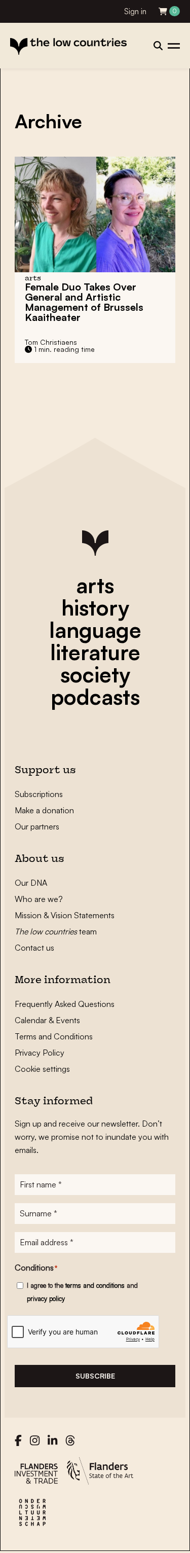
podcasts (95, 696)
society (95, 674)
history (95, 607)
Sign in (135, 11)
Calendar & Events (47, 1020)
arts (95, 585)
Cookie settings (42, 1069)
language (95, 630)
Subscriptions (39, 794)
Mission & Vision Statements (65, 915)
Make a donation (44, 810)
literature (95, 652)
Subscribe (95, 1375)
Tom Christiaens (51, 342)
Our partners (37, 826)
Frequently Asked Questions (65, 1004)
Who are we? (39, 899)
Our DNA (31, 883)
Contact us (34, 948)
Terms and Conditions (54, 1036)
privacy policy (46, 1298)
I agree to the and (82, 1292)
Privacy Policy (39, 1053)
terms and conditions (95, 1285)
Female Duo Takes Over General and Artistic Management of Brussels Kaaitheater (84, 301)
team (56, 931)
